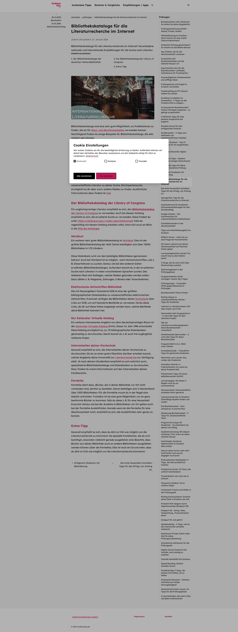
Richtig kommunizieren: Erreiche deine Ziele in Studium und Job (175, 498)
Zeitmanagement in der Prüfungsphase (172, 270)
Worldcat (128, 240)
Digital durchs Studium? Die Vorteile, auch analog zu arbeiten (174, 552)
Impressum (139, 616)
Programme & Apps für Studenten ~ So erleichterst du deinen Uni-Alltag (175, 425)
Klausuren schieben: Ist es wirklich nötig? (173, 484)
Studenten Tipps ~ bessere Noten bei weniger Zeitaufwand (176, 159)
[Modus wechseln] (188, 5)
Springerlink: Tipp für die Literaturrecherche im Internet (175, 199)
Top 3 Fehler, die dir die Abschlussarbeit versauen (173, 53)
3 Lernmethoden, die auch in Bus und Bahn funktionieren (176, 597)
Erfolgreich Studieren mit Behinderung (172, 173)
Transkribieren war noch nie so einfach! (175, 477)
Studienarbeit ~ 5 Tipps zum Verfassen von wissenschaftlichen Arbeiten (174, 135)
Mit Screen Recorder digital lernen (173, 153)
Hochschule (141, 298)
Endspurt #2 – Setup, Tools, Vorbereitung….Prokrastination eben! (175, 513)
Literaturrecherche (126, 357)
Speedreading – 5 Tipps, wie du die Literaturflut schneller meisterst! (175, 526)
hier (109, 193)
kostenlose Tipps (81, 5)
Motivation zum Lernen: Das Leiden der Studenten (173, 358)
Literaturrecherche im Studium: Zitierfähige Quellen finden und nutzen (175, 399)
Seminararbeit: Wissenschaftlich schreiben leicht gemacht (175, 391)
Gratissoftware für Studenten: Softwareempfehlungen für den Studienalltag (175, 207)
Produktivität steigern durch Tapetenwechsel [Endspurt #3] (175, 505)
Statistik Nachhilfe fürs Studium (176, 559)
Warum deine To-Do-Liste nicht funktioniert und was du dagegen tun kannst (175, 453)
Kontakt (168, 616)
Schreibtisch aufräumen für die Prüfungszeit (175, 544)
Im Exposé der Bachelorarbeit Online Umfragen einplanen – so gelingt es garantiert (175, 110)
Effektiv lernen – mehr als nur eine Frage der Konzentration (174, 238)
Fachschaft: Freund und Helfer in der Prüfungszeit (176, 491)
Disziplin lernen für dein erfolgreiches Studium (171, 127)
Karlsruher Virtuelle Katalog (92, 326)
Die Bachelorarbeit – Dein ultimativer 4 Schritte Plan (173, 407)
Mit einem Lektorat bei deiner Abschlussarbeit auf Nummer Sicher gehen (174, 246)
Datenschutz (92, 156)
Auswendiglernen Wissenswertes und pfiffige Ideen (176, 78)
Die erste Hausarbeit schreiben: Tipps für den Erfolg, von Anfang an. (176, 191)
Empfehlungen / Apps (136, 5)
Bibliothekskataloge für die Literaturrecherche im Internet (174, 181)
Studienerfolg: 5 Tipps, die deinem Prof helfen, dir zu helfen (173, 573)
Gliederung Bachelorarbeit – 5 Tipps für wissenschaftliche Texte (175, 415)
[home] (56, 5)
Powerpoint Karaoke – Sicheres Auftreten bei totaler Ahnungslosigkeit (175, 582)
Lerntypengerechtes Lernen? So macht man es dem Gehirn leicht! (175, 255)
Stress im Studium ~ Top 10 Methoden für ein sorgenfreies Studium (174, 144)
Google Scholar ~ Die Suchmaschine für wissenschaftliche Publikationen (176, 216)
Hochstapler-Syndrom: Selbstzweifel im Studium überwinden (172, 443)
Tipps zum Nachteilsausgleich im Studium (176, 231)
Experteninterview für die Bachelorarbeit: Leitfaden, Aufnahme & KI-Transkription (174, 70)
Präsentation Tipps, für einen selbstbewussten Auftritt (174, 375)
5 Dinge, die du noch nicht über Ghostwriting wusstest (175, 264)
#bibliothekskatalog (56, 26)
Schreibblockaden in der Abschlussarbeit (172, 224)
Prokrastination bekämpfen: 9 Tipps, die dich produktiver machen (174, 462)
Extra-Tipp (121, 66)
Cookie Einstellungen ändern (85, 617)
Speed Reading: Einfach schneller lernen (172, 564)
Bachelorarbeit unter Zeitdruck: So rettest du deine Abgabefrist (175, 23)
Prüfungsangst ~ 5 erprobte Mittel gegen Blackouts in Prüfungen (173, 286)
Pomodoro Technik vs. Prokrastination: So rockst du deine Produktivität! (174, 367)
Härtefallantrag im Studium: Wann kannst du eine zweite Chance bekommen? (174, 38)
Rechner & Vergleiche (107, 5)
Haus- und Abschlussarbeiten (107, 130)
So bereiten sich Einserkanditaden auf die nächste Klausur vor (172, 61)
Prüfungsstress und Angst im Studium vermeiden (174, 85)
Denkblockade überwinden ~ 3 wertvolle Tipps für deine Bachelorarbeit (175, 337)
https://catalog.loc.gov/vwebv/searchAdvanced (105, 220)
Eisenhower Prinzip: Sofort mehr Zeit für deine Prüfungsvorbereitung (175, 536)
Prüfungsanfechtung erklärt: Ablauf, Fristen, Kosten (174, 30)
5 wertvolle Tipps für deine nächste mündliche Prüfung (173, 166)
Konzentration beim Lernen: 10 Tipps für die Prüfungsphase (175, 590)
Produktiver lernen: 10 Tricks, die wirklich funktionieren (176, 470)
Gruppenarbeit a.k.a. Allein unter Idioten (173, 345)
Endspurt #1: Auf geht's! (172, 520)
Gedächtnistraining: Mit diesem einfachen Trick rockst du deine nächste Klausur (175, 434)
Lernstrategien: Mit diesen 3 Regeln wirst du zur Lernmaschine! (173, 383)
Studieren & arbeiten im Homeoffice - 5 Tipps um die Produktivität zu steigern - (174, 100)
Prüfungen (164, 17)
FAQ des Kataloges (88, 228)
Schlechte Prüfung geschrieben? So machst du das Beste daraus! (176, 46)
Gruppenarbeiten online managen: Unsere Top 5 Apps (174, 277)
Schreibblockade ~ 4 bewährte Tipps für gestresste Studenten (175, 352)
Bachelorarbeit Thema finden (174, 293)
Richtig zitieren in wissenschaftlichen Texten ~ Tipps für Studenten (173, 299)
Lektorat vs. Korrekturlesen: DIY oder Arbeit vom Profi (175, 307)
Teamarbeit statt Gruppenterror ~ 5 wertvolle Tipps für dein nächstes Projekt (175, 315)
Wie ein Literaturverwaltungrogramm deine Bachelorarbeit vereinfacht (174, 326)
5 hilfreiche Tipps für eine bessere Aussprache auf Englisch (172, 119)
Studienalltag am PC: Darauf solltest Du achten (174, 92)
